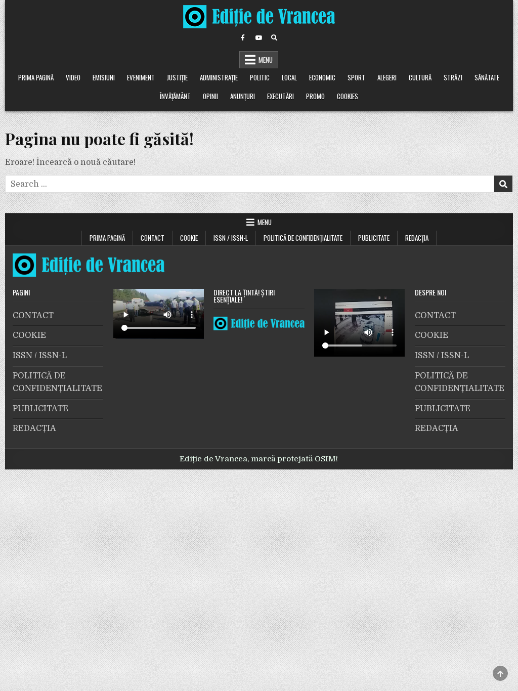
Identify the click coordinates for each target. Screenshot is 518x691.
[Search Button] (274, 38)
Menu (265, 60)
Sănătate (486, 77)
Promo (315, 96)
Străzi (453, 77)
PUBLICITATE (374, 238)
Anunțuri (242, 96)
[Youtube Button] (258, 38)
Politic (260, 77)
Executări (280, 96)
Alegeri (387, 77)
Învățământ (175, 96)
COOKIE (189, 238)
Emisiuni (104, 77)
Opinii (210, 96)
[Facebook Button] (242, 38)
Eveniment (141, 77)
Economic (322, 77)
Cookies (347, 96)
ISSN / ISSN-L (230, 238)
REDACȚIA (416, 238)
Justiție (177, 77)
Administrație (219, 77)
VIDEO (73, 77)
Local (289, 77)
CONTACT (152, 238)
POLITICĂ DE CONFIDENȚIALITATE (303, 238)
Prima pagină (36, 77)
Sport (356, 77)
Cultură (420, 77)
